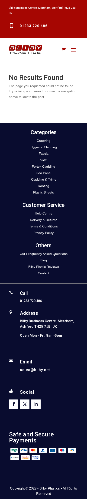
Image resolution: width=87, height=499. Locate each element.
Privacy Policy (43, 233)
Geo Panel (43, 173)
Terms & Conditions (43, 226)
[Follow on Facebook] (13, 404)
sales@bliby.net (35, 370)
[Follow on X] (24, 404)
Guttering (43, 140)
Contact (43, 273)
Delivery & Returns (43, 220)
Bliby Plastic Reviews (43, 267)
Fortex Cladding (43, 166)
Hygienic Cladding (43, 147)
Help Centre (43, 213)
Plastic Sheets (43, 192)
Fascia (43, 153)
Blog (43, 260)
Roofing (43, 186)
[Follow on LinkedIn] (36, 404)
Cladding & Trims (43, 179)
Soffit (43, 160)
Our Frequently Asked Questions (44, 254)
